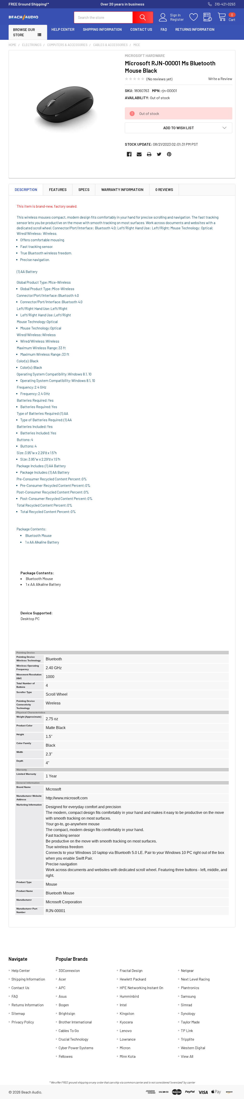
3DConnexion (69, 970)
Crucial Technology (73, 1039)
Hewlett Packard (133, 979)
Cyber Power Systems (76, 1047)
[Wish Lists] (196, 17)
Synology (188, 1013)
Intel (123, 1004)
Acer (62, 979)
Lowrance (128, 1039)
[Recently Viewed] (210, 17)
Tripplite (187, 1039)
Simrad (186, 1004)
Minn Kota (128, 1056)
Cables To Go (69, 1030)
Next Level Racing (195, 979)
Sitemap (18, 1013)
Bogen (64, 1004)
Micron (125, 1047)
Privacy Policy (22, 1022)
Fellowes (66, 1056)
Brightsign (67, 1013)
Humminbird (129, 996)
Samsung (188, 996)
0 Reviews (164, 189)
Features (57, 189)
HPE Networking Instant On (141, 987)
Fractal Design (131, 970)
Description (26, 189)
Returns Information (194, 29)
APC (62, 987)
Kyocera (126, 1022)
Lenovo (126, 1030)
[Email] (139, 154)
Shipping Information (102, 29)
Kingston (127, 1013)
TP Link (187, 1030)
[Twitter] (159, 154)
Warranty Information (122, 189)
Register (177, 19)
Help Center (62, 29)
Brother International (75, 1022)
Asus (63, 996)
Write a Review (220, 78)
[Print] (149, 154)
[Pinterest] (169, 154)
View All (187, 1056)
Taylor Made (190, 1022)
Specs (83, 189)
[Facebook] (129, 154)
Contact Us (141, 29)
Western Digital (193, 1047)
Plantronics (190, 987)
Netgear (187, 970)
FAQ (164, 29)
